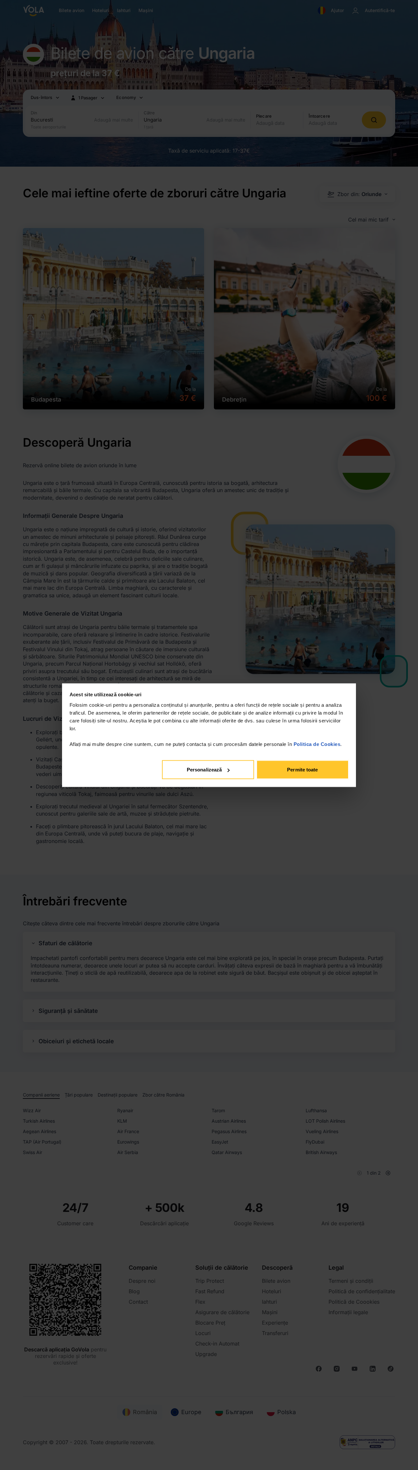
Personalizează (204, 769)
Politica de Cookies (317, 744)
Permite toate (302, 769)
